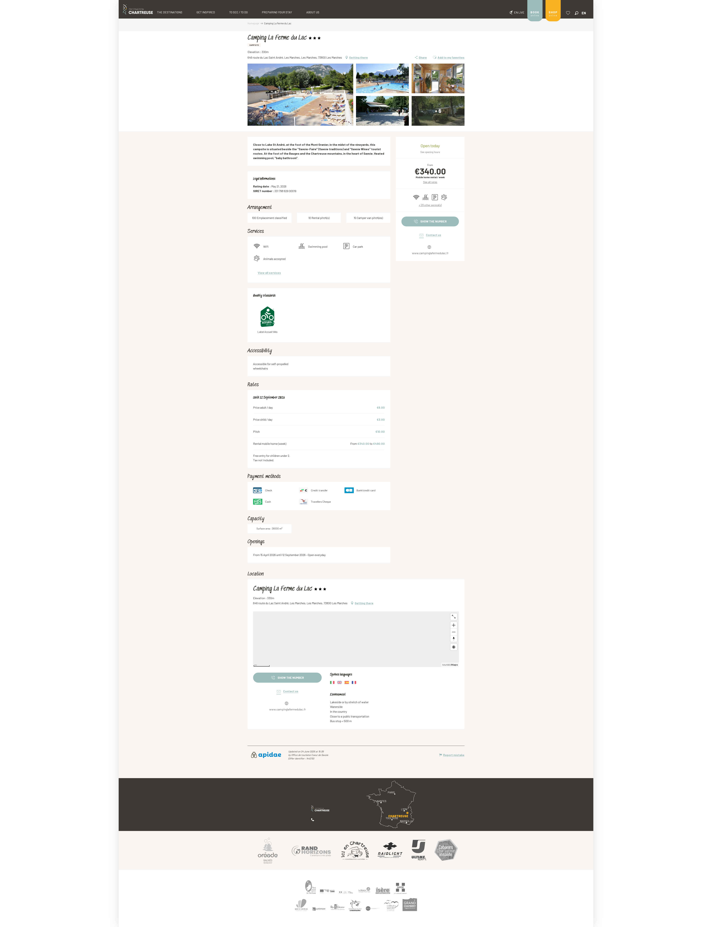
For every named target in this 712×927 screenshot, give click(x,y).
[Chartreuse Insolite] (446, 850)
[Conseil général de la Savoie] (400, 888)
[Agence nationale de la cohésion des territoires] (346, 892)
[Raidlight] (390, 850)
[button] (576, 13)
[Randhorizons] (311, 850)
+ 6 (438, 111)
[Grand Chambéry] (409, 904)
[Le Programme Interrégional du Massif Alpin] (327, 891)
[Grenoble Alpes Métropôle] (355, 905)
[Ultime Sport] (419, 850)
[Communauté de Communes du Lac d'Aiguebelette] (372, 908)
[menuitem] (137, 9)
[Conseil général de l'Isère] (383, 890)
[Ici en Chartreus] (355, 850)
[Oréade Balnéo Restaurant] (268, 850)
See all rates (430, 182)
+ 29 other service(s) (430, 205)
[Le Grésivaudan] (319, 909)
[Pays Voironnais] (337, 907)
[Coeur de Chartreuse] (301, 905)
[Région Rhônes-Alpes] (364, 890)
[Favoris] (568, 13)
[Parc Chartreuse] (310, 887)
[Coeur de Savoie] (391, 905)
